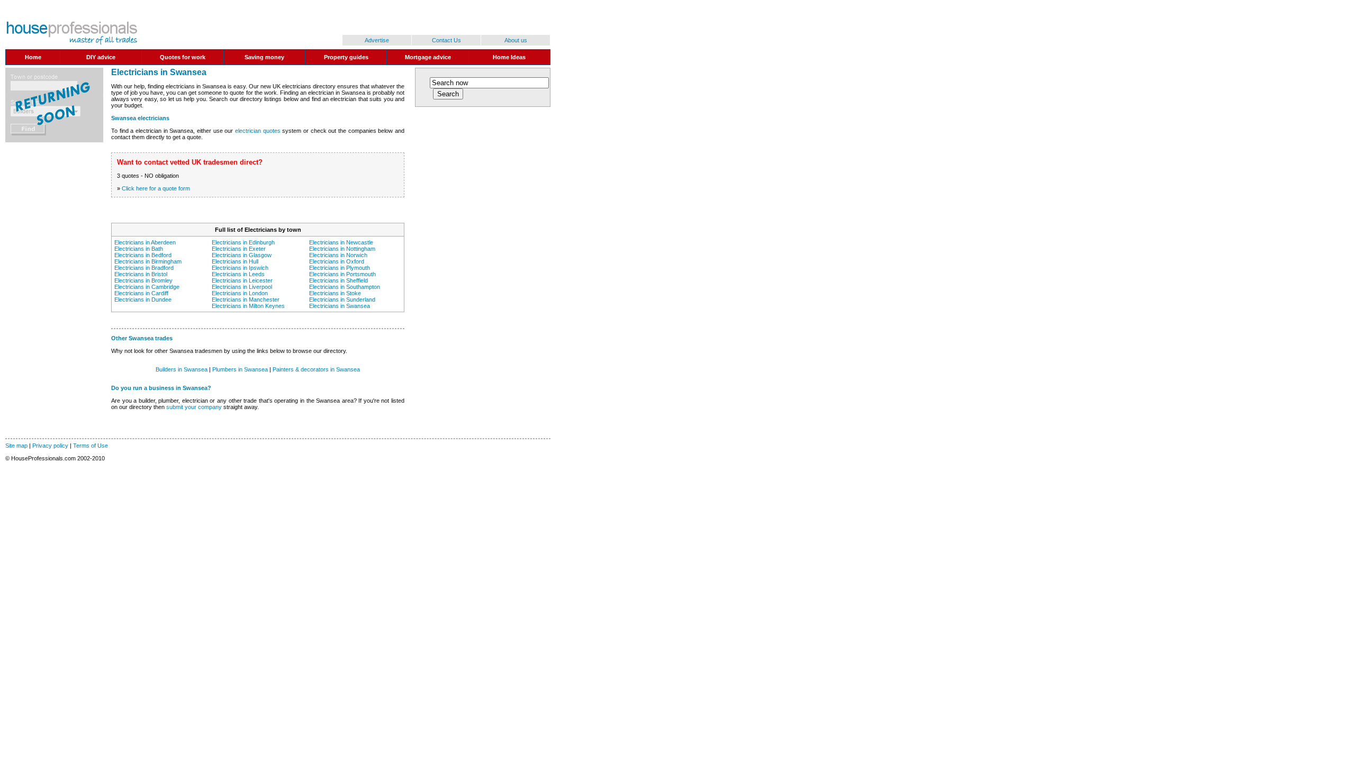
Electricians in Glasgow (242, 255)
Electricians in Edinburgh (243, 242)
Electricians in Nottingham (342, 249)
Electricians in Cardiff (141, 293)
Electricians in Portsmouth (342, 274)
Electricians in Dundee (142, 299)
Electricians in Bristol (140, 274)
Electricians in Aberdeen (145, 242)
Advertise (377, 40)
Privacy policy (50, 445)
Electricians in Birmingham (148, 261)
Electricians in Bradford (144, 268)
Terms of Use (90, 445)
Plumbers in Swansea (240, 369)
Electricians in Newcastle (341, 242)
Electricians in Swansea (339, 306)
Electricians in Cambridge (146, 287)
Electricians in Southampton (344, 287)
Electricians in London (240, 293)
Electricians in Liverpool (242, 287)
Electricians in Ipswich (240, 268)
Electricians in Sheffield (338, 280)
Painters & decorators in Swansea (316, 369)
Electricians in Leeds (238, 274)
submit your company (194, 407)
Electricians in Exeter (239, 249)
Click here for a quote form (156, 188)
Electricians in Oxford (336, 261)
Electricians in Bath (138, 249)
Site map (16, 445)
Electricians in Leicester (242, 280)
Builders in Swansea (181, 369)
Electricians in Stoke (335, 293)
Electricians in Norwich (338, 255)
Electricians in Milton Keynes (248, 306)
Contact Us (446, 40)
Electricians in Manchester (245, 299)
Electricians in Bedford (142, 255)
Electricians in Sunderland (342, 299)
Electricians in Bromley (143, 280)
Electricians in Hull (235, 261)
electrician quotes (258, 131)
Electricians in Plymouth (339, 268)
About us (515, 40)
